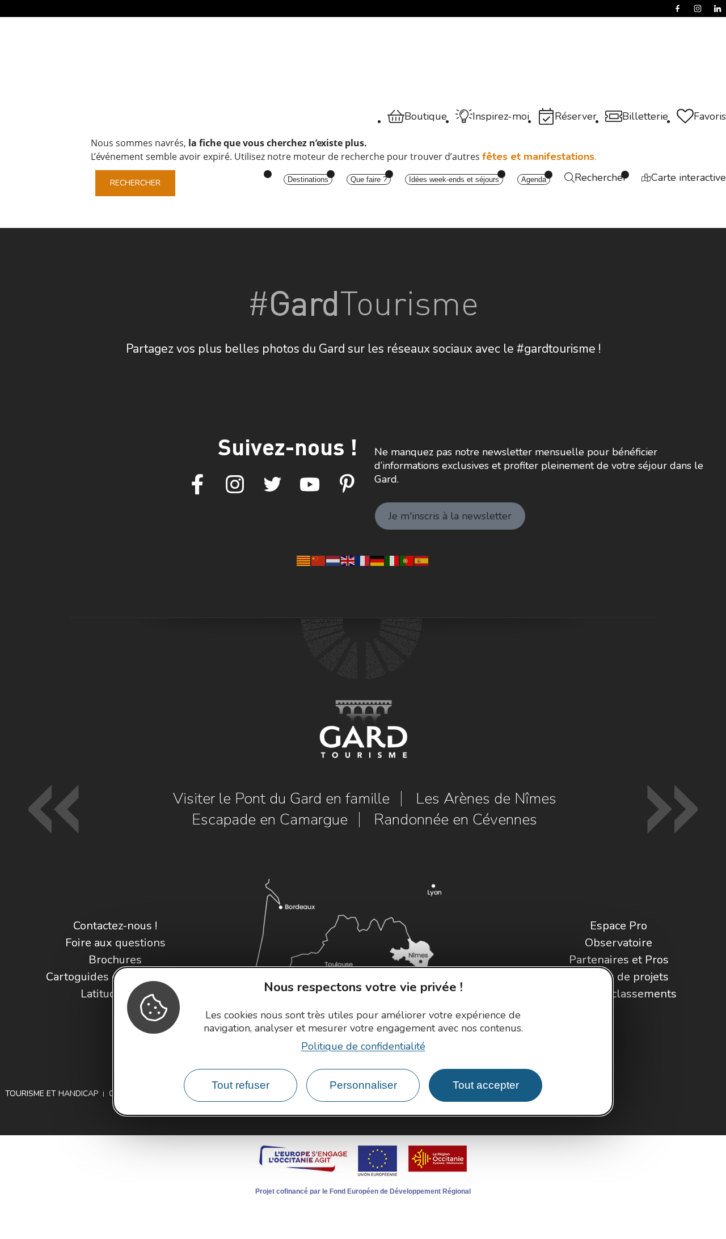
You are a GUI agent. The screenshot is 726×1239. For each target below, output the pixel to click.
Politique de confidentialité (363, 1045)
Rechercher (135, 182)
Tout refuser (240, 1085)
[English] (348, 559)
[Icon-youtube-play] (309, 485)
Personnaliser (363, 1085)
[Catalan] (304, 559)
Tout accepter (486, 1085)
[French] (363, 559)
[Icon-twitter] (272, 485)
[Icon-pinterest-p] (347, 485)
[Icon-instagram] (235, 485)
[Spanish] (422, 559)
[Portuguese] (407, 559)
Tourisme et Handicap (51, 1093)
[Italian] (392, 559)
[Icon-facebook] (197, 485)
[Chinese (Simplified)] (318, 559)
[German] (377, 559)
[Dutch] (333, 559)
